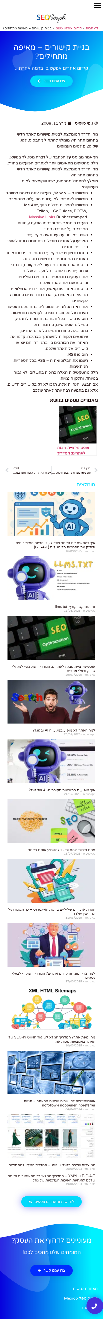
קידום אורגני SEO (69, 28)
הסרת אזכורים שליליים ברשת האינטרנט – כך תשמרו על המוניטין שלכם (51, 911)
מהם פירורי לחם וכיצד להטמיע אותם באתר (61, 850)
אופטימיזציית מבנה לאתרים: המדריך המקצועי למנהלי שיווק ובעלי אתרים (53, 668)
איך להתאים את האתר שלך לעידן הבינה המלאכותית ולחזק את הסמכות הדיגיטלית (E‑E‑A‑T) (55, 545)
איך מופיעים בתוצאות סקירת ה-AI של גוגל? (61, 790)
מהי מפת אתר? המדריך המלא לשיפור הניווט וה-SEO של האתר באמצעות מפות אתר (51, 1039)
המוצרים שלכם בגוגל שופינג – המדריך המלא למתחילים (51, 1165)
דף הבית (92, 28)
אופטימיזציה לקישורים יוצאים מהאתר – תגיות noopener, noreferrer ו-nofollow (59, 1103)
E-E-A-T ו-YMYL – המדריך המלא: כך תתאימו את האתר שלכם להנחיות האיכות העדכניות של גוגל (51, 1178)
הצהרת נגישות (85, 1288)
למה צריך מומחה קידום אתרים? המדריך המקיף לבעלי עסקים (53, 975)
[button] (97, 5)
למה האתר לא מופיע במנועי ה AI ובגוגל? (64, 730)
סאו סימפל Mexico (81, 1298)
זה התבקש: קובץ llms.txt (75, 607)
